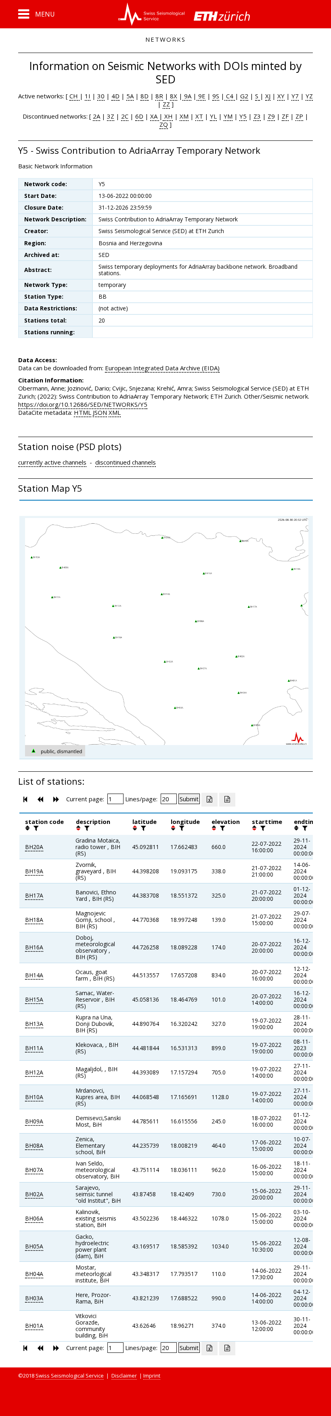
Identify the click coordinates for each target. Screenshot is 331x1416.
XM (184, 116)
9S (215, 96)
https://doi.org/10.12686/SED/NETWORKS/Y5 (82, 404)
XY (281, 96)
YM (228, 116)
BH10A (34, 1097)
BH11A (34, 1048)
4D (115, 96)
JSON (100, 412)
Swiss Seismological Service (70, 1375)
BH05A (34, 1246)
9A (186, 96)
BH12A (34, 1072)
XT (199, 116)
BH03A (34, 1298)
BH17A (34, 895)
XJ (267, 96)
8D (144, 96)
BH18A (34, 919)
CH (74, 96)
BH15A (34, 999)
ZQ (163, 124)
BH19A (34, 871)
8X (173, 96)
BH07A (34, 1170)
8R (159, 96)
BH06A (34, 1218)
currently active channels (52, 462)
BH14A (34, 975)
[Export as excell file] (209, 800)
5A (130, 96)
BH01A (34, 1325)
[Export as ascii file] (227, 800)
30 (101, 96)
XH (168, 116)
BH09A (34, 1121)
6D (139, 116)
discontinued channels (125, 462)
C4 (229, 96)
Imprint (151, 1375)
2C (124, 116)
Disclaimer (124, 1375)
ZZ (166, 104)
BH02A (34, 1194)
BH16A (34, 947)
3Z (110, 116)
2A (96, 116)
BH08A (34, 1145)
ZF (285, 116)
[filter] (35, 828)
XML (115, 412)
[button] (36, 14)
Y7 (295, 96)
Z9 (271, 116)
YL (213, 116)
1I (87, 96)
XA (154, 116)
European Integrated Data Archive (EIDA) (162, 368)
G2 (244, 96)
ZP (299, 116)
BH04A (34, 1274)
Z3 (257, 116)
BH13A (34, 1024)
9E (201, 96)
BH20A (34, 847)
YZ (309, 96)
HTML (82, 412)
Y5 (243, 116)
